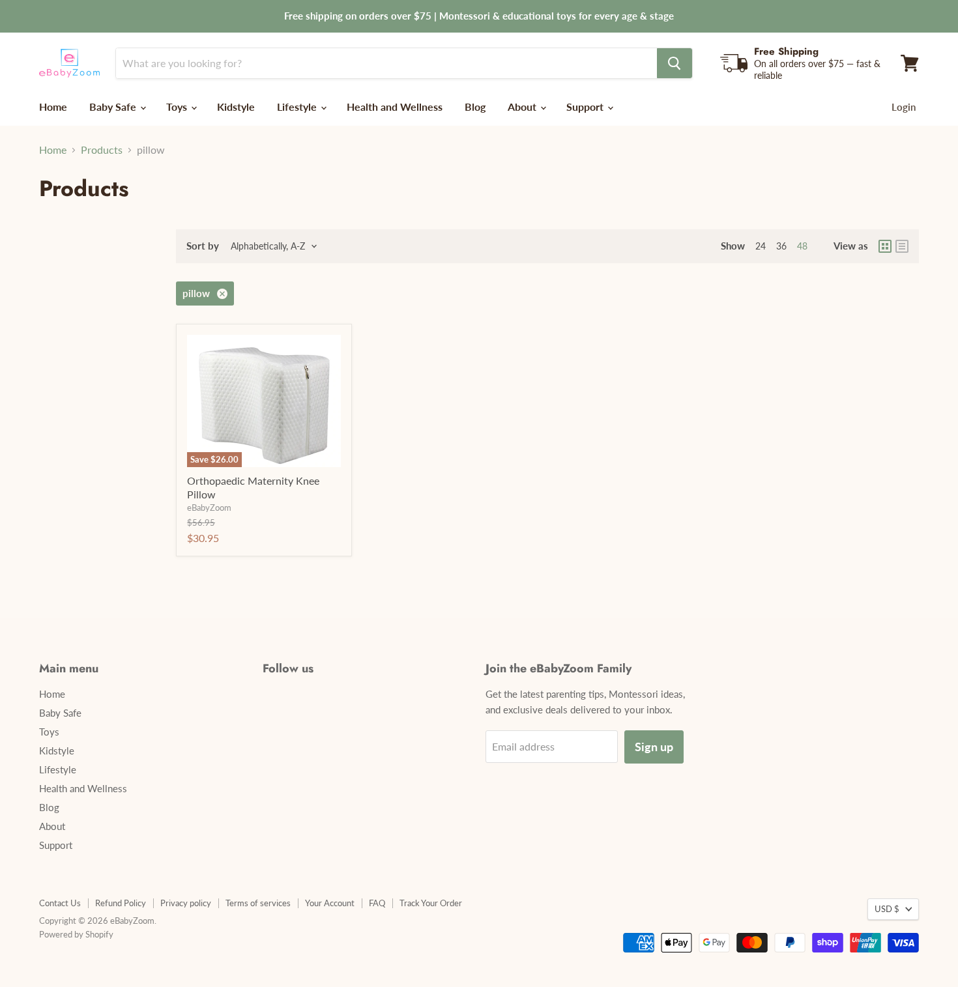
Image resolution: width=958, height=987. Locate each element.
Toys (178, 106)
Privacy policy (185, 903)
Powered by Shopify (76, 934)
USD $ (887, 909)
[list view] (901, 246)
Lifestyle (298, 106)
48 (802, 245)
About (523, 106)
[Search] (674, 63)
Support (586, 106)
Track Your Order (430, 903)
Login (904, 107)
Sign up (654, 746)
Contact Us (60, 903)
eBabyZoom (209, 507)
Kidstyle (236, 106)
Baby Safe (114, 106)
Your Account (330, 903)
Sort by (202, 245)
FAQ (377, 903)
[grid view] (885, 246)
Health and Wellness (395, 106)
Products (102, 150)
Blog (475, 106)
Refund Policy (120, 903)
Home (53, 106)
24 (760, 245)
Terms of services (258, 903)
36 (781, 245)
